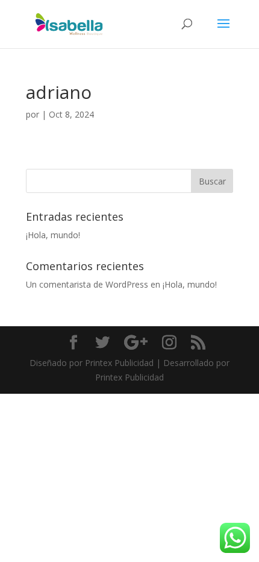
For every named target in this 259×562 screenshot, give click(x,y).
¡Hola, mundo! (53, 235)
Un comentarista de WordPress (87, 284)
